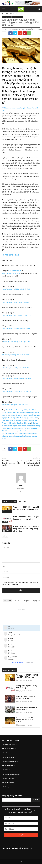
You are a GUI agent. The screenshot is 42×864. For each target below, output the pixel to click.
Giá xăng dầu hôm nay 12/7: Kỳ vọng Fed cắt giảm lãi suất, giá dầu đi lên (30, 463)
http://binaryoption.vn (9, 748)
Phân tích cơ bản (14, 14)
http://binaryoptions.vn (9, 757)
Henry (6, 29)
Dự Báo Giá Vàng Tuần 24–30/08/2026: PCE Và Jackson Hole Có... (25, 720)
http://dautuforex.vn (21, 488)
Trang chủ (5, 14)
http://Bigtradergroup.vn (9, 744)
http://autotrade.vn (8, 782)
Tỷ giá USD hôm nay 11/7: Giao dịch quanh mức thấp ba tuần (11, 463)
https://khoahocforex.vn (9, 753)
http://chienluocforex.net (10, 770)
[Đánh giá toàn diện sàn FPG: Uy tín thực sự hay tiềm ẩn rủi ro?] (7, 519)
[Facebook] (21, 492)
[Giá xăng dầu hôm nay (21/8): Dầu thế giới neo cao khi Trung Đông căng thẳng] (7, 528)
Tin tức (14, 17)
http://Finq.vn (6, 787)
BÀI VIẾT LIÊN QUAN (9, 502)
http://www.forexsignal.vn (10, 761)
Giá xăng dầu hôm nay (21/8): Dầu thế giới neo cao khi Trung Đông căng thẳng (26, 528)
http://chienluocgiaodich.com (11, 774)
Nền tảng (5, 521)
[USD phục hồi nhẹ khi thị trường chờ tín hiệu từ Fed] (10, 709)
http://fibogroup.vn (8, 778)
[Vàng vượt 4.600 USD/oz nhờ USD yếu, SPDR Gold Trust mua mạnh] (7, 509)
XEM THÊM (22, 502)
